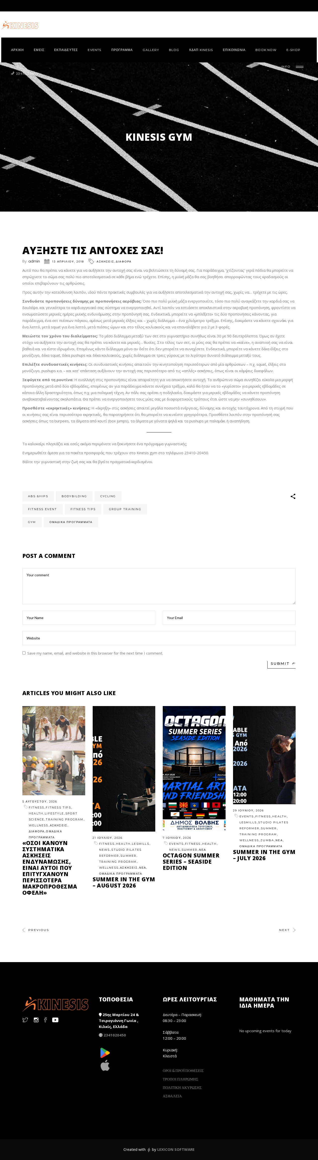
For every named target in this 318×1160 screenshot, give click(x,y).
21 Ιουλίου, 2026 (108, 838)
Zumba (267, 840)
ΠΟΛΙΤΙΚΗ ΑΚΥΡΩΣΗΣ (182, 1087)
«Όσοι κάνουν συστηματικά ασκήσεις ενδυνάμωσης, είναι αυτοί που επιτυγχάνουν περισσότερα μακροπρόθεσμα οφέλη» (49, 867)
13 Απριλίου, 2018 (68, 261)
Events (176, 844)
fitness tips (83, 509)
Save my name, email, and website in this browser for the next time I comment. (95, 653)
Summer (128, 855)
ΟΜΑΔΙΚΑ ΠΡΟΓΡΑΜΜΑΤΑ (120, 873)
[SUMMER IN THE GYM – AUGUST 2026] (124, 769)
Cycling (108, 496)
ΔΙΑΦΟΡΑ (123, 261)
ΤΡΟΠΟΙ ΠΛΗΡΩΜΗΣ (180, 1079)
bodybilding (74, 496)
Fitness (36, 807)
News (104, 849)
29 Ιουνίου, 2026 (248, 810)
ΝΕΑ (142, 867)
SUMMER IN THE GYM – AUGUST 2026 (124, 882)
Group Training (125, 509)
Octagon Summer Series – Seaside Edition (191, 861)
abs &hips (38, 496)
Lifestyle (54, 813)
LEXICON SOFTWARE (176, 1149)
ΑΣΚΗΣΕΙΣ (105, 261)
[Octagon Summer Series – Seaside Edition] (194, 769)
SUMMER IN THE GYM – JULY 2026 (264, 855)
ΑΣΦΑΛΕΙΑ (172, 1096)
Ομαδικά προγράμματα (71, 522)
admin (34, 261)
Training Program (64, 819)
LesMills (140, 844)
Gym (32, 522)
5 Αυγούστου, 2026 (39, 801)
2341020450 (115, 1034)
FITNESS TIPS (58, 807)
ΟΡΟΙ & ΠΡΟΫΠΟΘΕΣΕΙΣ (183, 1070)
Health (36, 813)
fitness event (42, 509)
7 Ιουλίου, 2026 (177, 838)
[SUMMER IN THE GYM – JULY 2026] (264, 755)
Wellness (38, 825)
